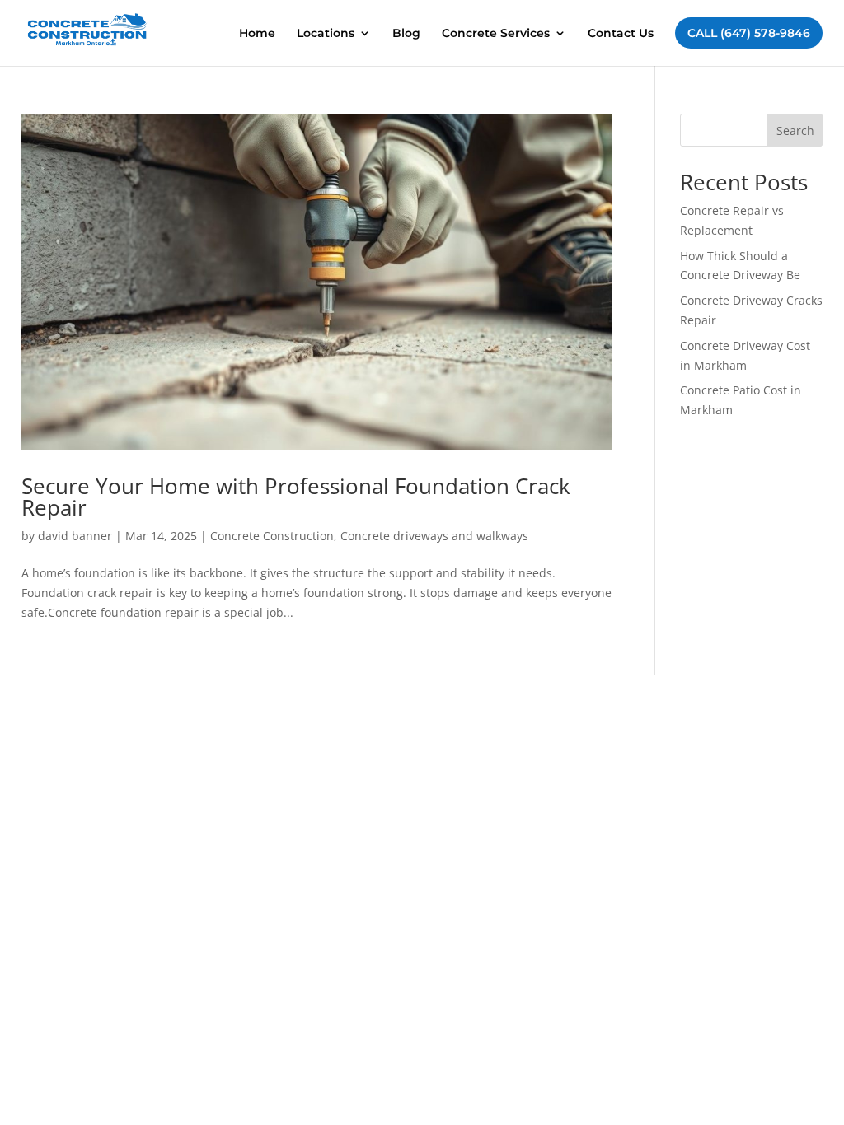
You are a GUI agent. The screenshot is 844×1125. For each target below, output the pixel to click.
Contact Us (621, 33)
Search (795, 130)
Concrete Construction (272, 536)
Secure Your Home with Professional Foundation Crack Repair (295, 496)
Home (257, 33)
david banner (75, 536)
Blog (406, 33)
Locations (325, 33)
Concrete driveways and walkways (434, 536)
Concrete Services (496, 33)
